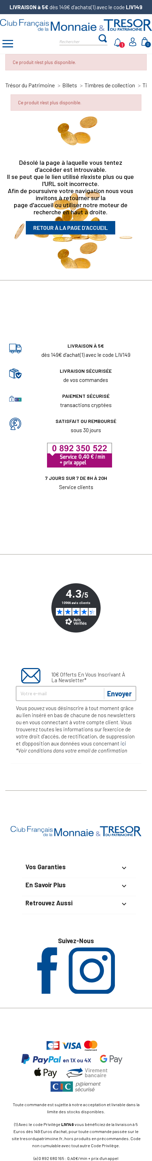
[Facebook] (47, 991)
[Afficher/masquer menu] (8, 44)
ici (123, 743)
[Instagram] (92, 991)
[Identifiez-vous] (133, 44)
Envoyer (119, 693)
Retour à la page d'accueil (70, 227)
